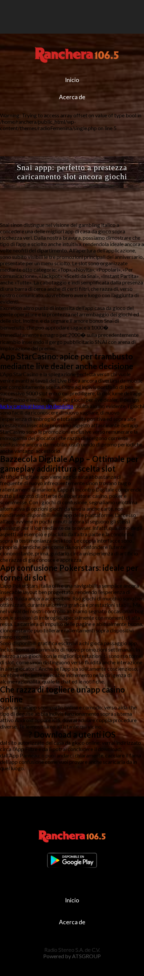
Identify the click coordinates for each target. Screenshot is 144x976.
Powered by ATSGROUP (72, 956)
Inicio (72, 79)
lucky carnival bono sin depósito (36, 406)
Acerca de (72, 97)
